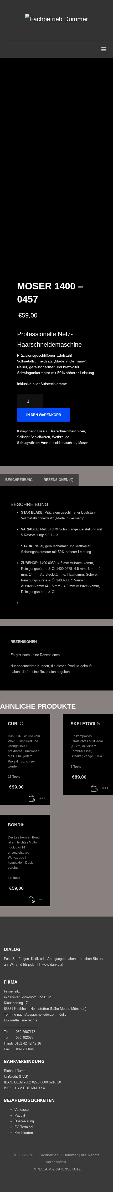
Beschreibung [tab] (19, 480)
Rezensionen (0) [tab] (58, 480)
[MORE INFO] (42, 798)
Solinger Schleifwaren (33, 437)
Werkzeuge (60, 437)
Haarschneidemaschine (58, 443)
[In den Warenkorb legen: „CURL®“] (32, 798)
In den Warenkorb (43, 415)
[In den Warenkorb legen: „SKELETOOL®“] (94, 788)
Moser (83, 443)
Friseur (42, 431)
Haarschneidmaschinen (67, 431)
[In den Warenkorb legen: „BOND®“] (32, 899)
